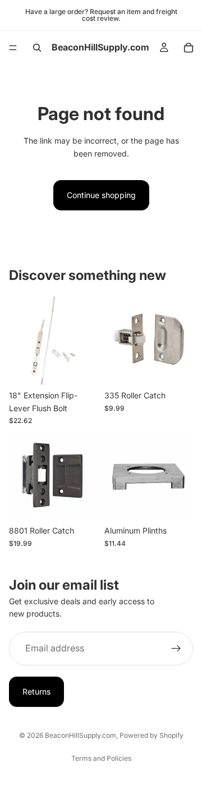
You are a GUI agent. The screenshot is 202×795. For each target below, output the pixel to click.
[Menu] (13, 48)
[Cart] (188, 47)
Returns (36, 691)
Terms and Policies (101, 758)
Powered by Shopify (151, 735)
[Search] (37, 47)
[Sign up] (176, 648)
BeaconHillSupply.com (80, 735)
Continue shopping (101, 195)
